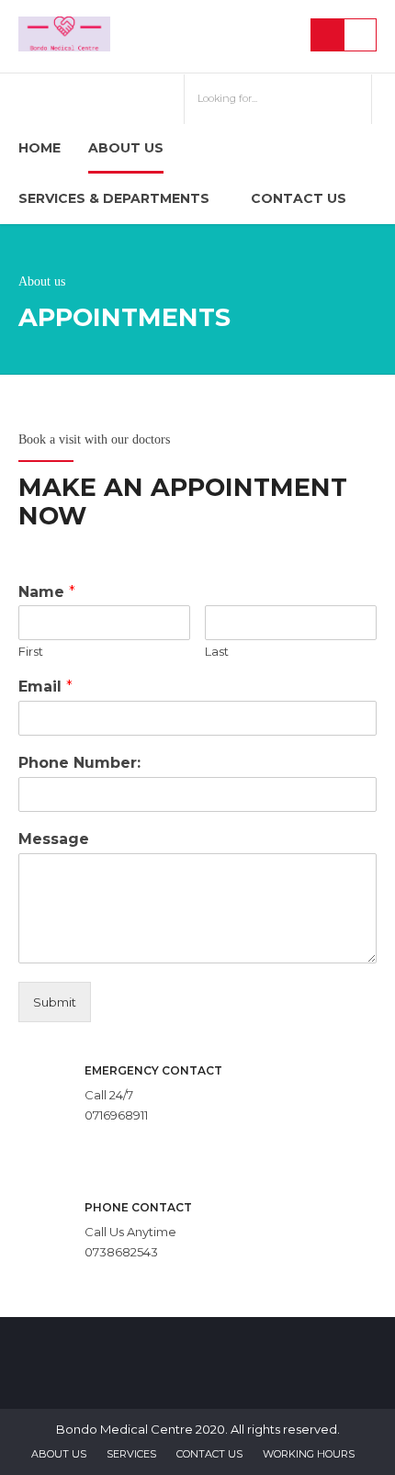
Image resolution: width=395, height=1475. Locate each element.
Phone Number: (79, 762)
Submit (54, 1002)
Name (46, 592)
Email (45, 686)
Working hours (309, 1453)
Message (53, 839)
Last (217, 651)
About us (126, 148)
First (30, 651)
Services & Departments (113, 198)
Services (131, 1453)
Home (39, 148)
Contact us (298, 198)
